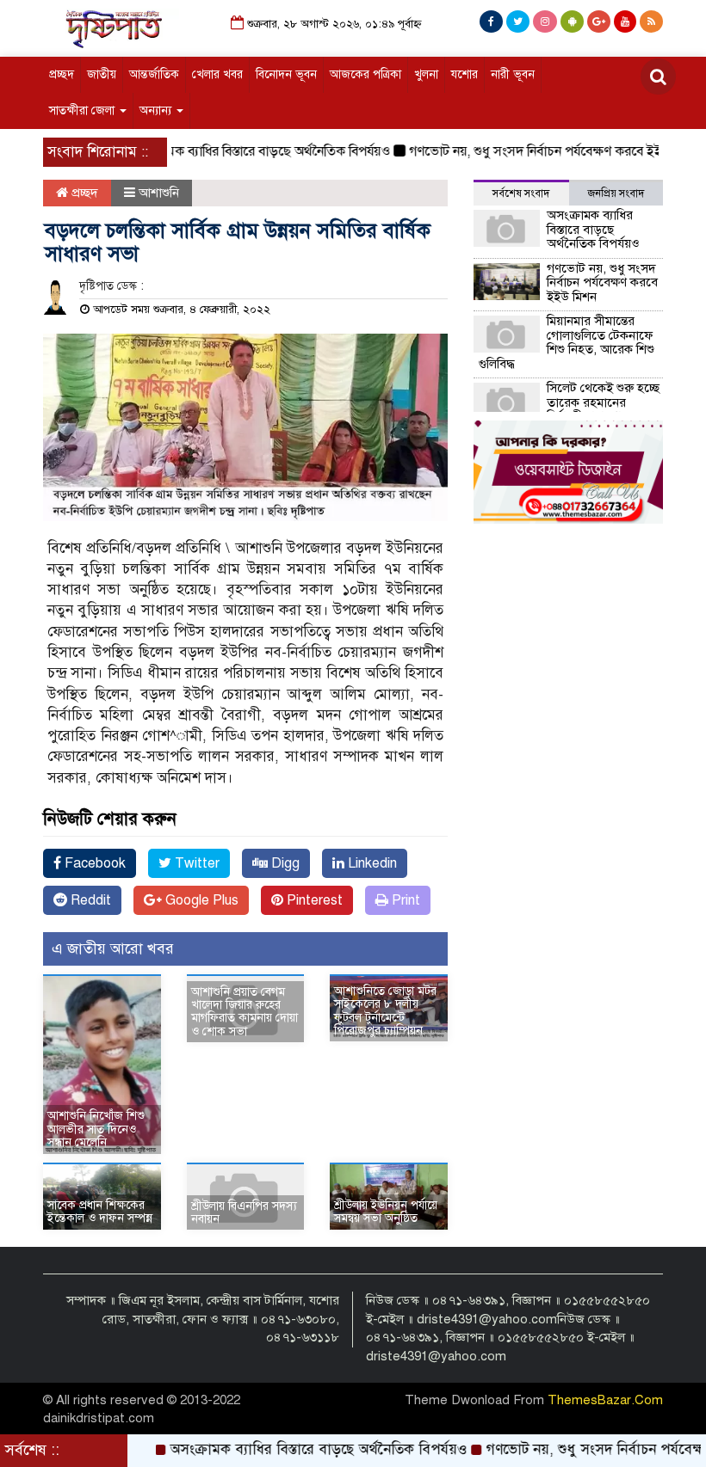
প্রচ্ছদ (61, 74)
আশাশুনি (159, 192)
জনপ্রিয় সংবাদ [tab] (616, 193)
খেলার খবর (217, 74)
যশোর (464, 74)
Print (404, 900)
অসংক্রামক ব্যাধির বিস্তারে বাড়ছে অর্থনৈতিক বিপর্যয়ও (236, 151)
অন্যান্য (157, 110)
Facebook (93, 863)
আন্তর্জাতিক (154, 74)
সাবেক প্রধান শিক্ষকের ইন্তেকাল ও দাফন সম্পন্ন (99, 1211)
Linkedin (370, 863)
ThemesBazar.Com (605, 1400)
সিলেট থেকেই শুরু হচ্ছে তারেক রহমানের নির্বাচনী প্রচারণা (603, 402)
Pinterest (313, 900)
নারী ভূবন (513, 74)
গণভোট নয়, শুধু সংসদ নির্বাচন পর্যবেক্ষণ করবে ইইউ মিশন (532, 151)
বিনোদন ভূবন (286, 74)
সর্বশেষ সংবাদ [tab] (520, 193)
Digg (284, 863)
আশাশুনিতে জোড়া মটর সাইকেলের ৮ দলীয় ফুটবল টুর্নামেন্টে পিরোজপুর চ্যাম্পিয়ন (385, 1011)
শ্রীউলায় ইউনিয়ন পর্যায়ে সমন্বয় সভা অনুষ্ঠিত (385, 1211)
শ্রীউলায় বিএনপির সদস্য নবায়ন (244, 1212)
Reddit (89, 900)
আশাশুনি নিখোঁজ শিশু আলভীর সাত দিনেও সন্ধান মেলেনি (96, 1129)
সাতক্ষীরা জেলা (83, 110)
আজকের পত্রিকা (365, 74)
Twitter (195, 863)
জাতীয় (101, 74)
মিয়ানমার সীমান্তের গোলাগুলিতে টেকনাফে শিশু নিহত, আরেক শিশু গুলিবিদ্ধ (566, 342)
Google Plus (200, 900)
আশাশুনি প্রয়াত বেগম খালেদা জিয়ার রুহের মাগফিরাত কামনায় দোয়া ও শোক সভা (244, 1012)
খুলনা (426, 74)
